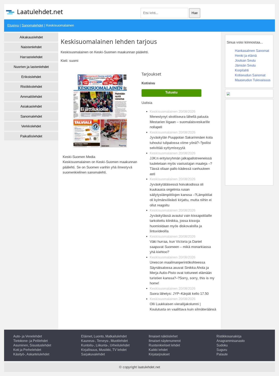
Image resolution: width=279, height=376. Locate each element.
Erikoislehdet (31, 77)
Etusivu (13, 25)
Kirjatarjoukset (159, 354)
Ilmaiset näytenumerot (165, 341)
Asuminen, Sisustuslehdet (32, 345)
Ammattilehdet (31, 97)
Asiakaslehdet (31, 106)
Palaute (222, 354)
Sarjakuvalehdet (93, 354)
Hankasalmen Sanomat (252, 50)
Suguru (222, 350)
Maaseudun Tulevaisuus (252, 80)
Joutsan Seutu (245, 60)
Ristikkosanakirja (229, 336)
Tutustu (171, 92)
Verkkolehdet (31, 126)
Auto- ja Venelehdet (27, 336)
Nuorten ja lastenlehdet (31, 67)
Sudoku (222, 345)
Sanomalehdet (32, 25)
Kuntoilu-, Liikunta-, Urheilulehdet (105, 345)
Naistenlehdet (31, 47)
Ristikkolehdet (31, 87)
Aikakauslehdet (31, 37)
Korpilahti (242, 70)
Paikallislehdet (31, 136)
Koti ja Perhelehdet (27, 350)
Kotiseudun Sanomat (250, 75)
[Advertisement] (98, 194)
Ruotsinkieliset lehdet (164, 345)
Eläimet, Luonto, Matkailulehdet (104, 336)
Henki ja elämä (246, 55)
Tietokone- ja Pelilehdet (30, 341)
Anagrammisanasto (231, 341)
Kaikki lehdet (158, 350)
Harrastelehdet (31, 57)
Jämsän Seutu (245, 65)
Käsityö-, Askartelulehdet (31, 354)
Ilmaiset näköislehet (163, 336)
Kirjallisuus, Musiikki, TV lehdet (103, 350)
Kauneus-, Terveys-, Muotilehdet (104, 341)
